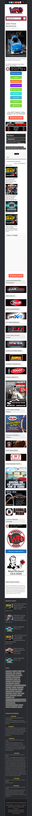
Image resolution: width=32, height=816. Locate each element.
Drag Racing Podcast (10, 675)
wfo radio (20, 707)
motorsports (8, 148)
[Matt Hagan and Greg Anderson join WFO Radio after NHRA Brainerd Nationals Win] (11, 189)
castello (7, 147)
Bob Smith (15, 671)
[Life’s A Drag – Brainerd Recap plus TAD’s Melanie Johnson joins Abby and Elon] (11, 172)
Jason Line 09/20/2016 (19, 163)
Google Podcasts (17, 89)
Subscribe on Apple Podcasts (16, 551)
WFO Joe (8, 707)
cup (11, 147)
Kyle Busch (17, 683)
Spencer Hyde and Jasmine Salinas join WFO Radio (19, 650)
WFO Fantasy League (10, 703)
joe (22, 147)
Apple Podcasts (17, 73)
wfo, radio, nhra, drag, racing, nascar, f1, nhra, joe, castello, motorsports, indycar (15, 700)
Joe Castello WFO (9, 683)
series (24, 148)
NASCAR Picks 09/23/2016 (13, 161)
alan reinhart (8, 671)
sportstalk (19, 695)
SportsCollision (13, 695)
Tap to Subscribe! (16, 813)
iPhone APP (16, 97)
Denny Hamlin (9, 673)
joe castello (8, 681)
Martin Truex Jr (9, 685)
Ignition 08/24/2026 (10, 212)
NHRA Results (9, 693)
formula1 (19, 147)
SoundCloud (17, 81)
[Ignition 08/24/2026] (11, 206)
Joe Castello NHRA (16, 681)
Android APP (16, 101)
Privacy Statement (10, 805)
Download (16, 105)
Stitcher (17, 93)
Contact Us (23, 805)
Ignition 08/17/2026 (19, 658)
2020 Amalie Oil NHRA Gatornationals (16, 810)
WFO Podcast (16, 28)
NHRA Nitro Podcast (10, 691)
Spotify (16, 77)
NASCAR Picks (20, 687)
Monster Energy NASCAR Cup (20, 685)
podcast (15, 693)
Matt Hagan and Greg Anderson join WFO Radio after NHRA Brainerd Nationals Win (11, 197)
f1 (16, 675)
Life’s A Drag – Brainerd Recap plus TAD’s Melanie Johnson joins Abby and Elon (11, 180)
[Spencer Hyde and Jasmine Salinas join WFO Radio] (9, 651)
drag (14, 147)
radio (23, 693)
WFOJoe (21, 705)
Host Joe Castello (16, 677)
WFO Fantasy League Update (12, 705)
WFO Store (16, 808)
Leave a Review (17, 85)
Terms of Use (17, 805)
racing (20, 148)
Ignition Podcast (9, 679)
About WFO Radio (12, 806)
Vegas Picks (8, 697)
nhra (17, 148)
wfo (13, 697)
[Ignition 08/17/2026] (9, 661)
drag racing (18, 673)
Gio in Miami (8, 677)
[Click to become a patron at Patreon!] (16, 120)
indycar (15, 679)
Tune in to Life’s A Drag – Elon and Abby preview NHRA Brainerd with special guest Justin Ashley (11, 228)
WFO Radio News (20, 806)
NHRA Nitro (20, 689)
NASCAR (13, 148)
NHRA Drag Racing (13, 689)
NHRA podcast (19, 691)
